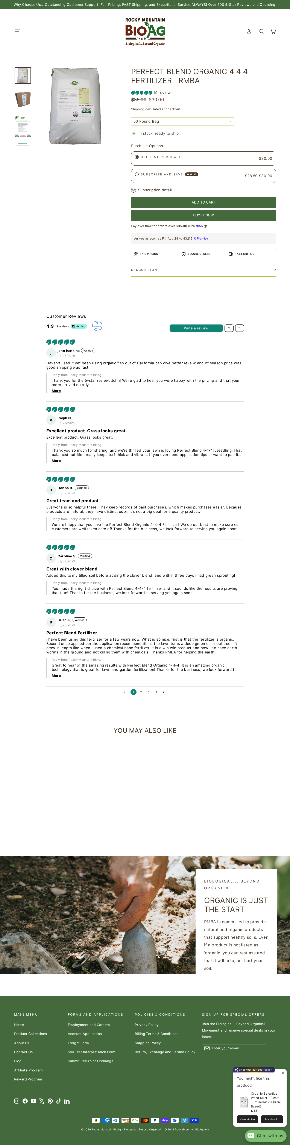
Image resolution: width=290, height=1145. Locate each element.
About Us (22, 1043)
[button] (142, 93)
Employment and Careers (89, 1025)
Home (19, 1025)
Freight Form (78, 1043)
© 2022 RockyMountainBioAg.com (186, 1129)
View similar (247, 1119)
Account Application (85, 1034)
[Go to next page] (164, 692)
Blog (18, 1061)
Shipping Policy (148, 1043)
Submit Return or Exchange (91, 1061)
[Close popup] (282, 1073)
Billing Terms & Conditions (156, 1034)
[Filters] (229, 328)
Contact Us (23, 1052)
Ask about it (271, 1119)
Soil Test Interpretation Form (91, 1052)
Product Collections (30, 1034)
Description (144, 270)
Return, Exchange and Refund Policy (165, 1052)
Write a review (196, 328)
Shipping (137, 109)
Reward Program (28, 1079)
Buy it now (203, 215)
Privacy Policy (147, 1025)
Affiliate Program (28, 1070)
